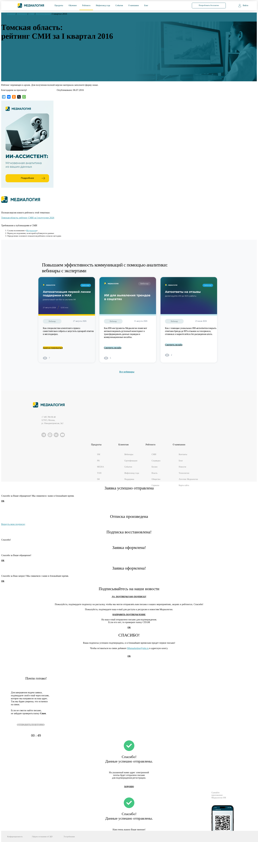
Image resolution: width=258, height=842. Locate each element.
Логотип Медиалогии (188, 479)
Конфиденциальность (15, 837)
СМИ (154, 454)
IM (98, 479)
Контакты (183, 454)
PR (98, 460)
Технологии (184, 473)
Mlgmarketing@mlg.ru (138, 648)
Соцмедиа (156, 460)
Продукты (58, 5)
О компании (133, 5)
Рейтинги (86, 5)
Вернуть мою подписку (13, 524)
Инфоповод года (103, 5)
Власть (154, 473)
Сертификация (130, 460)
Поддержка (129, 479)
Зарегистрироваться (53, 347)
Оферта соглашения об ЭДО (42, 837)
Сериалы (155, 485)
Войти (245, 5)
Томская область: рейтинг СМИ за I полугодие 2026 (27, 217)
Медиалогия (31, 230)
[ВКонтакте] (9, 97)
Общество (156, 479)
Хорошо (129, 787)
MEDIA (100, 467)
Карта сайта (184, 485)
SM (98, 454)
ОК (2, 501)
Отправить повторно (31, 724)
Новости (182, 467)
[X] (19, 97)
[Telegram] (4, 97)
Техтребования (69, 837)
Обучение (73, 5)
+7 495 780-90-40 (48, 417)
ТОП (99, 473)
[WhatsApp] (24, 97)
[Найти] (181, 5)
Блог (146, 5)
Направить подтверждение (129, 614)
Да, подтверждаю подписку (129, 597)
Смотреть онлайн (112, 347)
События (119, 5)
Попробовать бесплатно (209, 5)
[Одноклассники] (14, 97)
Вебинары (128, 454)
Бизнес (155, 467)
